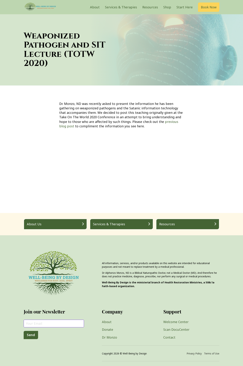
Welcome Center (176, 322)
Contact (169, 337)
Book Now (208, 7)
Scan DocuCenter (176, 329)
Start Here (184, 7)
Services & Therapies (121, 7)
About (95, 7)
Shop (167, 7)
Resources (150, 7)
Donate (107, 329)
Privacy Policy (194, 353)
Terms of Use (211, 353)
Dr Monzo (109, 337)
